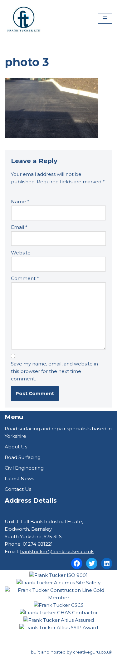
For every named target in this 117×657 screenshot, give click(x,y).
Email (19, 227)
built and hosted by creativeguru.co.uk (71, 652)
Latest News (19, 478)
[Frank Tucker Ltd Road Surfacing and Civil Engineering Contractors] (23, 18)
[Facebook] (76, 563)
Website (21, 253)
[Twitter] (91, 563)
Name (20, 202)
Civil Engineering (24, 468)
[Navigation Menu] (105, 18)
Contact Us (18, 489)
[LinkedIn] (106, 563)
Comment (25, 278)
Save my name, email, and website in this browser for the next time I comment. (54, 371)
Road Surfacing (23, 457)
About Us (16, 447)
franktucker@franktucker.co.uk (57, 551)
